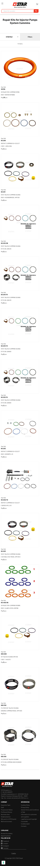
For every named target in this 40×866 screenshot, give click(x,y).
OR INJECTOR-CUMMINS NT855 (10, 92)
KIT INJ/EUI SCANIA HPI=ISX (9, 657)
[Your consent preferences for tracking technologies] (3, 862)
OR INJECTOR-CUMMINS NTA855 (10, 605)
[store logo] (20, 5)
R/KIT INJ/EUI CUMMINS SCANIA (10, 195)
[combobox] (20, 11)
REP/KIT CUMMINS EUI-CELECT (10, 143)
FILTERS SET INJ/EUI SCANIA (10, 708)
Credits (13, 853)
